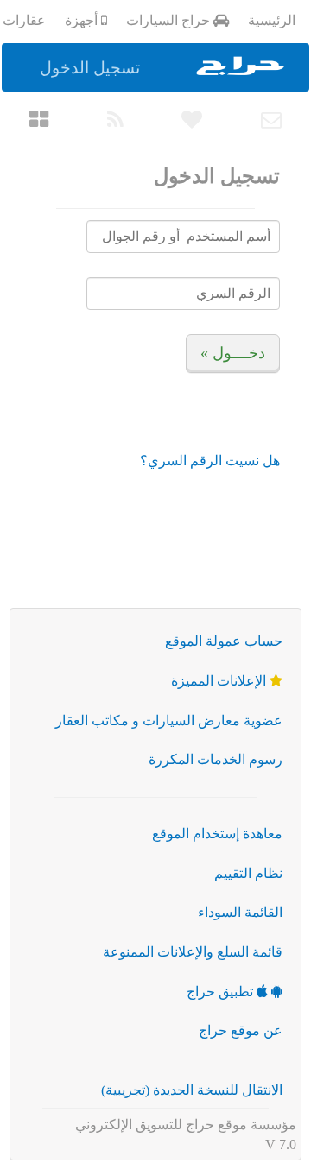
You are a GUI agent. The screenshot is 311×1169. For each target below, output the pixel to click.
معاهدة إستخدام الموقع (217, 833)
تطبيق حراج (222, 991)
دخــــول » (232, 353)
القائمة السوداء (240, 912)
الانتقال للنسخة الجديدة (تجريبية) (191, 1090)
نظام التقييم (248, 873)
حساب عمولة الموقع (223, 641)
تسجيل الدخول (90, 68)
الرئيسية (271, 20)
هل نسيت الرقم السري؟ (210, 460)
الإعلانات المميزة (220, 680)
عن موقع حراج (240, 1030)
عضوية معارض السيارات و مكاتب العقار (168, 720)
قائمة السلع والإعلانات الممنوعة (192, 952)
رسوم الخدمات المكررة (215, 759)
